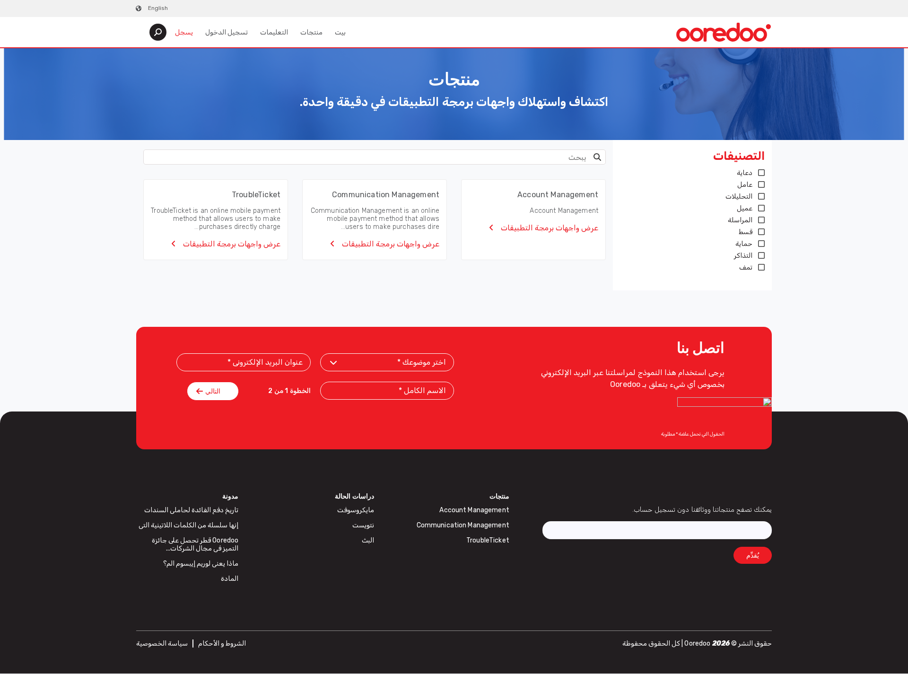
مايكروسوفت (355, 510)
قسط (745, 232)
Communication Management (463, 525)
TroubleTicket (487, 540)
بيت (340, 32)
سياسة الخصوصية (162, 643)
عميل (744, 208)
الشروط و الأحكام (222, 643)
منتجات (311, 32)
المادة (229, 579)
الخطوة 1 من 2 (289, 391)
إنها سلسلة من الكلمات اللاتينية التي (189, 525)
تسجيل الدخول (226, 32)
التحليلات (738, 197)
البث (368, 540)
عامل (744, 185)
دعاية (744, 173)
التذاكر (743, 256)
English (158, 8)
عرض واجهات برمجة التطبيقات (548, 227)
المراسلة (740, 220)
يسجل (184, 32)
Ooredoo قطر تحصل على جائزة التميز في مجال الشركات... (195, 544)
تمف (745, 267)
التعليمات (274, 32)
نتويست (363, 525)
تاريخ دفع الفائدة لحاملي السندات (191, 510)
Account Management (474, 510)
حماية (743, 244)
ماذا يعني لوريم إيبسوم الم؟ (201, 564)
